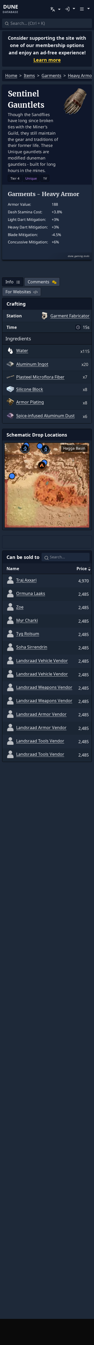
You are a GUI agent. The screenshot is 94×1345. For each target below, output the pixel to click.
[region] (47, 485)
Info (9, 282)
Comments (38, 282)
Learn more (47, 60)
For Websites (18, 292)
